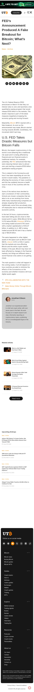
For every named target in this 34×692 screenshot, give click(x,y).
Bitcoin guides (8, 562)
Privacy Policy (11, 685)
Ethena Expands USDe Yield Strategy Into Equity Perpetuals (19, 374)
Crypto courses (9, 636)
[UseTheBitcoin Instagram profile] (21, 543)
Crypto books (8, 639)
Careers (6, 655)
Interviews (7, 620)
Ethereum (20, 221)
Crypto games (8, 590)
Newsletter (7, 657)
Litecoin (10, 242)
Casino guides (8, 582)
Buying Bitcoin (8, 559)
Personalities (8, 641)
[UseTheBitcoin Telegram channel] (8, 543)
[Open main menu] (29, 12)
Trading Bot (7, 623)
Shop (5, 664)
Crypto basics (8, 575)
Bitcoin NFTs (8, 564)
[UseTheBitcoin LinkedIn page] (25, 543)
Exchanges (7, 585)
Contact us (7, 662)
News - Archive (7, 49)
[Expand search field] (25, 13)
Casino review (8, 616)
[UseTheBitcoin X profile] (17, 543)
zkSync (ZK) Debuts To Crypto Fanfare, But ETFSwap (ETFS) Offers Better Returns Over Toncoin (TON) (14, 440)
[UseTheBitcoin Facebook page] (4, 543)
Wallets (6, 587)
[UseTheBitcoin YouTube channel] (12, 543)
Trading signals (9, 608)
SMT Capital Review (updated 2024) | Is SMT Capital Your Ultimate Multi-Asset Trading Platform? (14, 468)
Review (6, 613)
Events (6, 611)
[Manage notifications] (29, 687)
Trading (6, 592)
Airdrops (6, 580)
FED (13, 162)
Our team (7, 652)
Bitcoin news (8, 557)
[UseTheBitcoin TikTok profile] (30, 543)
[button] (17, 553)
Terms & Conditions (21, 685)
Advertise (7, 659)
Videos (6, 618)
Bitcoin (12, 123)
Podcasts (7, 634)
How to (6, 577)
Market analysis (9, 606)
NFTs (5, 595)
